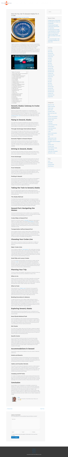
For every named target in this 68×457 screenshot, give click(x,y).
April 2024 (50, 83)
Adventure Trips (51, 104)
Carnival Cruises (51, 119)
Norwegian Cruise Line (52, 139)
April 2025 (50, 63)
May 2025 (50, 61)
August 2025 (50, 56)
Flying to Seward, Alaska (16, 74)
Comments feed (51, 164)
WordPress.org (50, 166)
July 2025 (50, 58)
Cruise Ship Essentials (52, 128)
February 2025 (50, 66)
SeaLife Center (15, 97)
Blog (49, 114)
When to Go (14, 91)
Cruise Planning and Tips (52, 124)
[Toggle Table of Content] (26, 72)
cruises (16, 261)
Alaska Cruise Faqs (22, 17)
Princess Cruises (51, 146)
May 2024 (50, 81)
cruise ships (26, 220)
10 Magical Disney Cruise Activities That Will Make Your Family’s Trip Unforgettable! (54, 22)
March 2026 (50, 51)
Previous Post (9, 408)
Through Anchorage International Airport (19, 75)
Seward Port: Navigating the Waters (18, 84)
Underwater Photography (53, 151)
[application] (33, 3)
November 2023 (51, 91)
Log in (49, 161)
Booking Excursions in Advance (17, 93)
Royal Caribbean (31, 221)
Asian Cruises (50, 109)
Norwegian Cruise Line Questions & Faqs (54, 142)
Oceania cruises (51, 144)
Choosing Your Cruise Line (16, 87)
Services (34, 451)
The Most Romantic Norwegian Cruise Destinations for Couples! (54, 30)
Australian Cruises (51, 111)
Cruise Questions (51, 126)
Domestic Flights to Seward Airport (18, 76)
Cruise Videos (50, 129)
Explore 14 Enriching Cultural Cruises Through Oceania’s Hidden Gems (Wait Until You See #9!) (54, 35)
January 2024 (50, 88)
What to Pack (15, 92)
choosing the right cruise (15, 115)
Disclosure (34, 450)
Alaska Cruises (50, 108)
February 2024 (51, 86)
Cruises (49, 131)
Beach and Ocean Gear (52, 113)
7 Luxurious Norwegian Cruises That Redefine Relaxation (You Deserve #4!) (53, 40)
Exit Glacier (14, 96)
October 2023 (50, 93)
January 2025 (50, 68)
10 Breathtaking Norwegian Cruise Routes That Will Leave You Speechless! (53, 26)
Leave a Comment (14, 17)
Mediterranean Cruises (52, 138)
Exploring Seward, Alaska (16, 94)
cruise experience (25, 249)
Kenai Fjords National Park (17, 95)
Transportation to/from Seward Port (18, 86)
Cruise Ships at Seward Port (17, 85)
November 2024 (51, 71)
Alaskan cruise (22, 288)
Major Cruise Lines (15, 88)
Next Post (42, 408)
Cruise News (50, 123)
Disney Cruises (50, 134)
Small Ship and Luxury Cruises (17, 89)
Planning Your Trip (15, 90)
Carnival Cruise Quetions (52, 118)
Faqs (49, 136)
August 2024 (50, 76)
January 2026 (50, 53)
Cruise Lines (50, 121)
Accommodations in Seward (17, 98)
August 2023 (50, 96)
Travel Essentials (51, 149)
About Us (34, 452)
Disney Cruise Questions (52, 133)
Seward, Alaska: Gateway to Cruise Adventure (20, 73)
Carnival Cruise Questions (52, 116)
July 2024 (50, 78)
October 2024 (50, 73)
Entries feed (50, 162)
